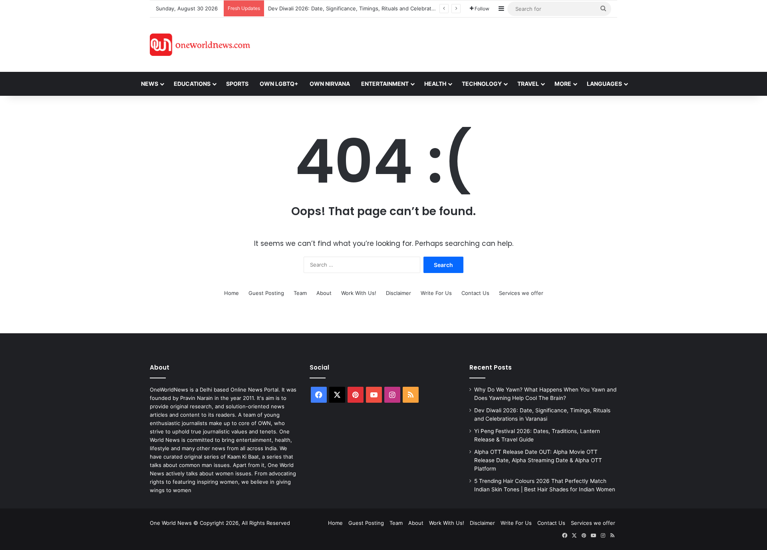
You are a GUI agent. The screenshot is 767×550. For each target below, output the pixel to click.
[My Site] (200, 45)
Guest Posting (266, 293)
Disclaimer (398, 293)
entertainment (385, 83)
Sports (237, 83)
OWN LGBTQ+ (279, 83)
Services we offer (521, 293)
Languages (604, 83)
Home (231, 293)
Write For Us (436, 293)
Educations (192, 83)
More (562, 83)
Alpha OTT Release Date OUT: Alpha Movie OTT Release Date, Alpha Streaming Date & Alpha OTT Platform (538, 460)
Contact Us (475, 293)
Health (435, 83)
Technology (482, 83)
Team (300, 293)
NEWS (149, 83)
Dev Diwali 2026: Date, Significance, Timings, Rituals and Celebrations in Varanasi (369, 8)
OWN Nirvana (330, 83)
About (324, 293)
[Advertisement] (455, 43)
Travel (528, 83)
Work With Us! (358, 293)
